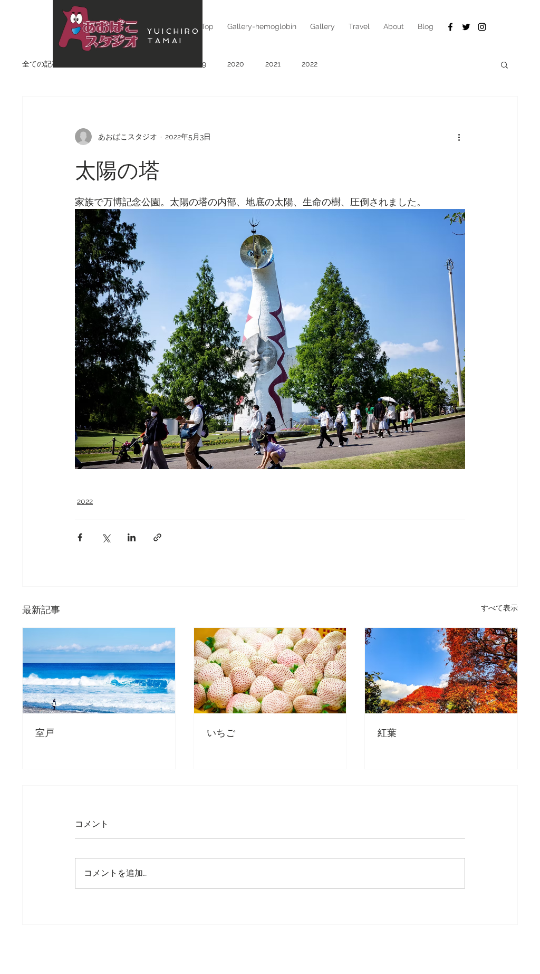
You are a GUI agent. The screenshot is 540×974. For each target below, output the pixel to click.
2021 (273, 64)
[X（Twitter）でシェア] (106, 537)
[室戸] (99, 670)
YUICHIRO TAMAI (174, 36)
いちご (221, 732)
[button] (504, 64)
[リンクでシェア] (157, 537)
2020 (235, 64)
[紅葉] (441, 670)
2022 (309, 64)
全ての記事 (40, 64)
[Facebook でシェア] (80, 537)
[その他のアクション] (458, 136)
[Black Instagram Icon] (482, 27)
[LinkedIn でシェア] (132, 537)
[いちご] (270, 670)
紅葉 (387, 732)
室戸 (44, 732)
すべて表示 (499, 608)
